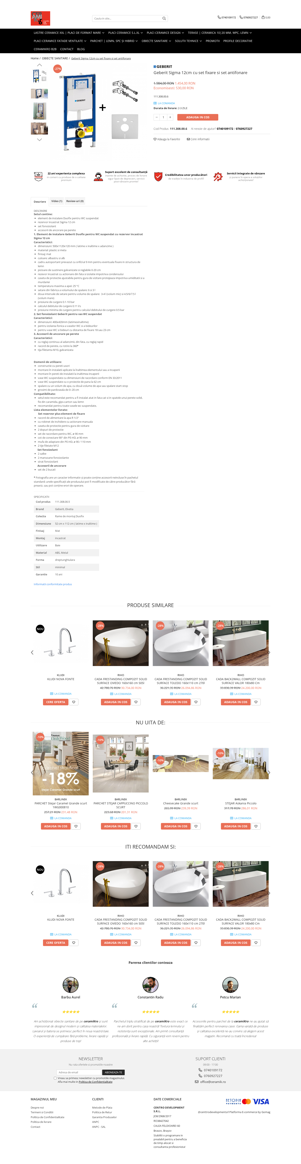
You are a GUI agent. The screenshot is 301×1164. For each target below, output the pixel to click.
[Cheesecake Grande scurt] (181, 763)
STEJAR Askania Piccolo (240, 803)
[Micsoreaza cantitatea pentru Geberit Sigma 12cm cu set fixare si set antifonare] (157, 117)
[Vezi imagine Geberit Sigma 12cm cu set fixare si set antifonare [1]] (39, 93)
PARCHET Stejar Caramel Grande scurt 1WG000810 (61, 805)
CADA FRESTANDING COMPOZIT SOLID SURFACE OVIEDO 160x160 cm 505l (121, 681)
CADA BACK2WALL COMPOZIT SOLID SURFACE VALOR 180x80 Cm (240, 681)
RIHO (121, 675)
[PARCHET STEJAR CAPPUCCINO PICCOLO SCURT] (121, 763)
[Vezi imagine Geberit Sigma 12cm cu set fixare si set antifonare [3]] (39, 128)
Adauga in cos (197, 117)
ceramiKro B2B (45, 49)
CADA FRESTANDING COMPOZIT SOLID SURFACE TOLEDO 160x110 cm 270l (181, 681)
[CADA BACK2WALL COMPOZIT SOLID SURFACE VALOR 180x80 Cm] (241, 643)
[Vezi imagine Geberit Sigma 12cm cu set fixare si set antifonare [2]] (39, 111)
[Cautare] (164, 18)
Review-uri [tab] (75, 201)
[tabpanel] (98, 112)
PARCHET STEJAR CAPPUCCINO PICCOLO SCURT (121, 805)
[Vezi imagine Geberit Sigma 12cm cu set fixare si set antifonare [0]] (39, 76)
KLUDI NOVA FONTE (60, 679)
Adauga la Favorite (168, 139)
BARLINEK (61, 799)
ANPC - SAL (99, 1127)
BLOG (81, 49)
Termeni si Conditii (42, 1112)
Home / (36, 58)
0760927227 (212, 1076)
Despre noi (37, 1107)
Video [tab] (56, 201)
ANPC (95, 1122)
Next (39, 139)
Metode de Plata (102, 1107)
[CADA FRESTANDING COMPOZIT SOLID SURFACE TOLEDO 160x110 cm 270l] (181, 643)
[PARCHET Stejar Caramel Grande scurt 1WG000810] (61, 764)
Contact (67, 49)
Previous (39, 65)
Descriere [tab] (40, 201)
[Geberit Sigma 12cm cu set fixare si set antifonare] (98, 112)
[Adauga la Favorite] (73, 702)
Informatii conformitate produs (53, 584)
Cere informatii (199, 139)
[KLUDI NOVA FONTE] (61, 643)
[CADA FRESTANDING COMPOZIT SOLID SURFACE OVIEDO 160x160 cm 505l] (121, 643)
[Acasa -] (51, 18)
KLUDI (60, 675)
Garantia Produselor (104, 1117)
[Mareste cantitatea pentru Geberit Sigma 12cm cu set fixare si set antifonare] (170, 117)
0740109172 (212, 1070)
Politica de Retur (102, 1112)
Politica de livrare (41, 1122)
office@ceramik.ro (212, 1082)
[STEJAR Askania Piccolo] (241, 763)
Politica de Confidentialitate (95, 1082)
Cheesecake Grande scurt (180, 803)
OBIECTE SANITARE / (56, 58)
